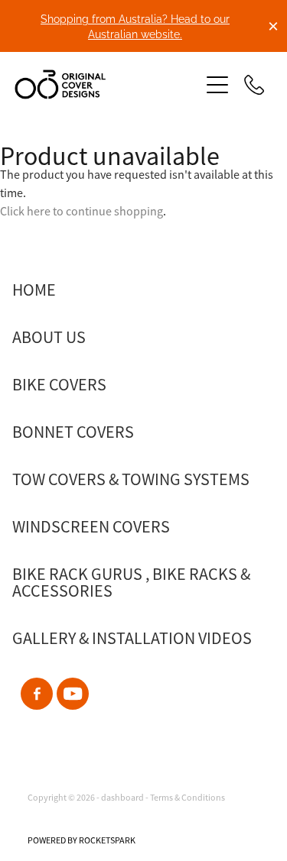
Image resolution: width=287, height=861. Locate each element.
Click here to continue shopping (81, 211)
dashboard (122, 797)
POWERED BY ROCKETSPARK (81, 840)
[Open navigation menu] (217, 84)
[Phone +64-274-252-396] (254, 84)
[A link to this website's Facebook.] (37, 694)
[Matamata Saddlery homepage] (99, 84)
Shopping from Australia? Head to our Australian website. (135, 25)
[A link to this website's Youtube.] (73, 694)
